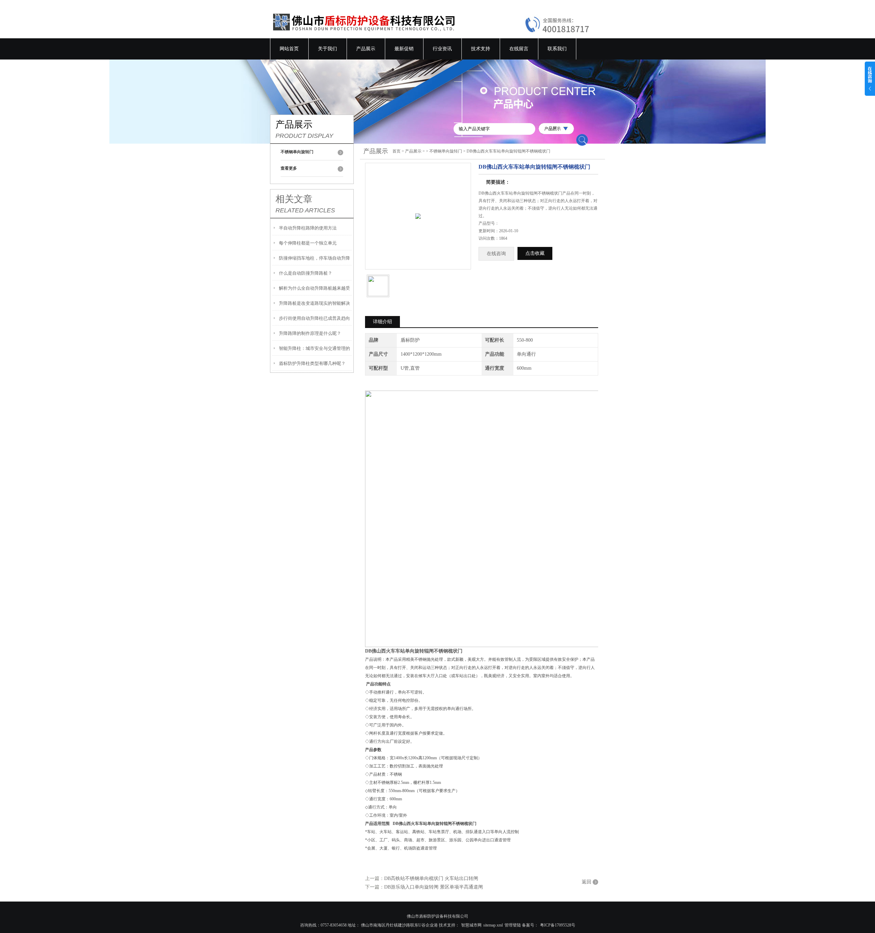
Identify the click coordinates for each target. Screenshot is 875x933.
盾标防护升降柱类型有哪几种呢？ (312, 363)
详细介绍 (382, 321)
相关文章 (293, 199)
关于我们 (327, 48)
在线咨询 (496, 253)
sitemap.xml (493, 925)
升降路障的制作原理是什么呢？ (310, 333)
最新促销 (404, 48)
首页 (396, 151)
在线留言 (518, 48)
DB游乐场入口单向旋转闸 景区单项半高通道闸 (433, 887)
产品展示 (365, 48)
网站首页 (289, 48)
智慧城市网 (471, 925)
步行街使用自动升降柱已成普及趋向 (314, 318)
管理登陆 (512, 925)
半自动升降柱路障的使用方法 (308, 228)
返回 (586, 881)
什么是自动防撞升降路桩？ (305, 273)
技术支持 (480, 48)
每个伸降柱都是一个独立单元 (308, 243)
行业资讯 (442, 48)
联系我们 (557, 48)
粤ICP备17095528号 (557, 925)
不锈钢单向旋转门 (445, 151)
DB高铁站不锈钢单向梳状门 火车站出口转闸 (431, 878)
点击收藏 (534, 253)
